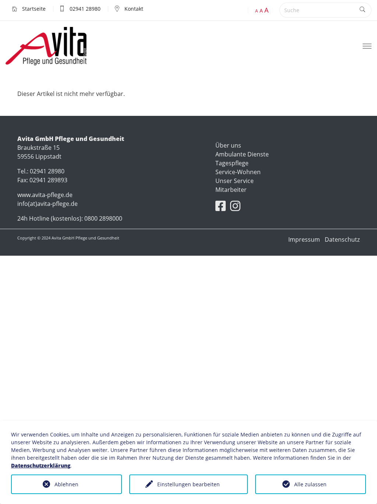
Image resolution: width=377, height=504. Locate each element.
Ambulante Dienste (242, 154)
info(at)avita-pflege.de (47, 204)
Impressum (304, 239)
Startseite (33, 8)
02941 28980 (84, 8)
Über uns (228, 145)
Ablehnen (66, 484)
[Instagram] (235, 208)
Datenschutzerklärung (40, 465)
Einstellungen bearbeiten (188, 484)
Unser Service (234, 181)
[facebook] (220, 208)
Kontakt (133, 8)
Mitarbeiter (231, 190)
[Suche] (362, 10)
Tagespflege (232, 163)
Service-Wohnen (238, 172)
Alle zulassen (310, 484)
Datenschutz (342, 239)
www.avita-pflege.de (45, 195)
